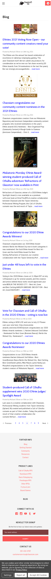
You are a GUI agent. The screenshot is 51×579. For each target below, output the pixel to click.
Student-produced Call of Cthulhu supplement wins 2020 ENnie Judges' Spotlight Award (24, 391)
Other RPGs (25, 483)
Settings (8, 575)
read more (36, 69)
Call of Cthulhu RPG (25, 470)
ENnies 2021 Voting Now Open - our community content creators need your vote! (25, 43)
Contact (25, 457)
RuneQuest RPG (25, 474)
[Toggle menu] (3, 3)
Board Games (25, 490)
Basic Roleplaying (25, 477)
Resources (26, 454)
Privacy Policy (21, 570)
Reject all (21, 575)
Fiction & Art (25, 487)
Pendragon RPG (25, 480)
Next (44, 423)
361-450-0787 (25, 551)
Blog (25, 444)
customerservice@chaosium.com (25, 554)
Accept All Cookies (38, 575)
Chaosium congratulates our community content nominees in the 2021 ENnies (24, 107)
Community (25, 451)
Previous (8, 423)
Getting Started (25, 447)
